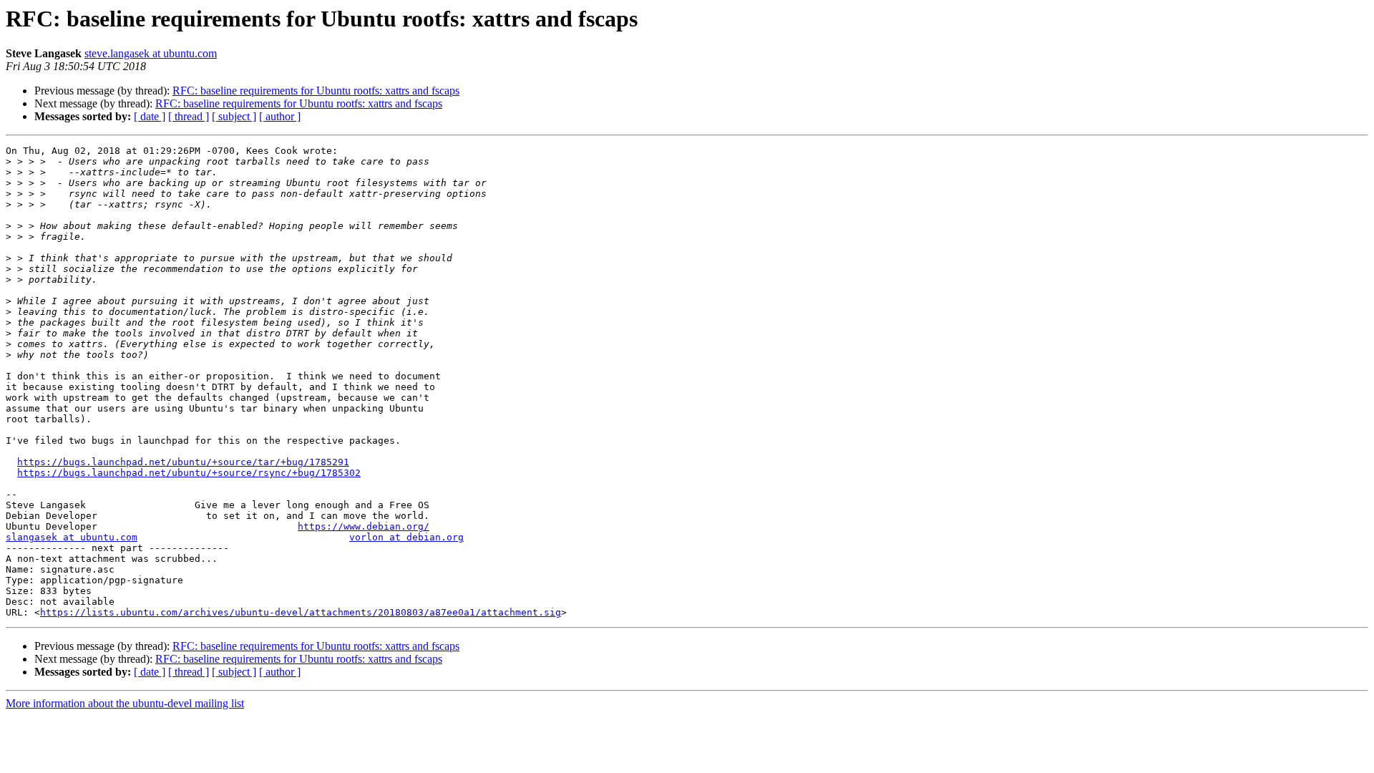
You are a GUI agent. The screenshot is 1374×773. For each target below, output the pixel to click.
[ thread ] (188, 116)
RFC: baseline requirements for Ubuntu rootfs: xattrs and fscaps (315, 90)
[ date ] (149, 116)
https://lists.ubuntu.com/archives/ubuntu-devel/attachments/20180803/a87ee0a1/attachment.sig (300, 612)
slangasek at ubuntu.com (71, 537)
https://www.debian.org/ (363, 526)
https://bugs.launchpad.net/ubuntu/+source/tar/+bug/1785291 (183, 462)
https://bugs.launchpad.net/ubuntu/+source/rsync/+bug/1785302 (189, 472)
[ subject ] (234, 116)
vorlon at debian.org (406, 537)
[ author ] (280, 116)
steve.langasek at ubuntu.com (150, 53)
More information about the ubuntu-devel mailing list (125, 703)
